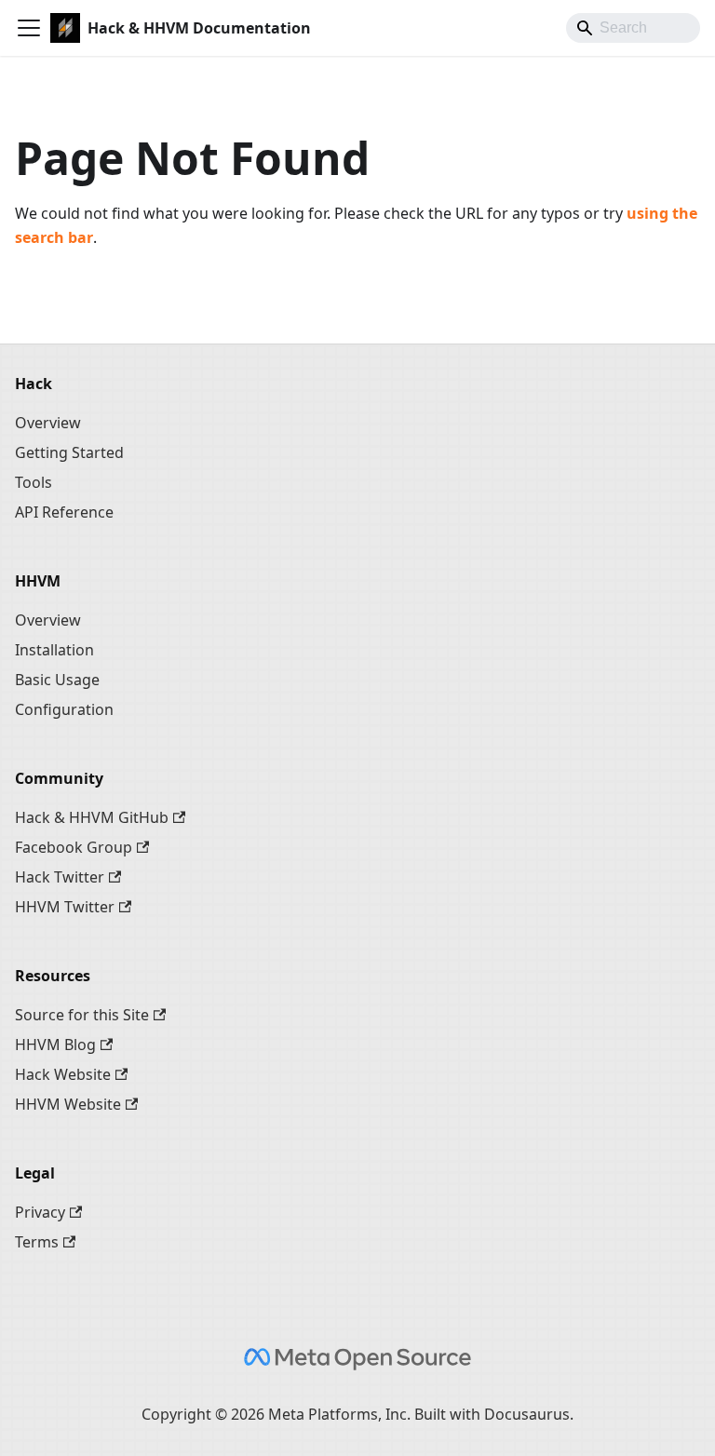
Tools (33, 482)
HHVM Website (68, 1104)
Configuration (64, 709)
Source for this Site (82, 1014)
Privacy (40, 1212)
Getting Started (69, 452)
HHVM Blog (55, 1044)
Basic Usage (57, 679)
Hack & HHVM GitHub (92, 817)
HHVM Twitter (65, 907)
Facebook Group (73, 847)
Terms (37, 1242)
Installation (54, 650)
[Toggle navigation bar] (29, 28)
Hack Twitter (59, 877)
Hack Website (63, 1074)
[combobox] (633, 28)
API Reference (64, 512)
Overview (48, 422)
